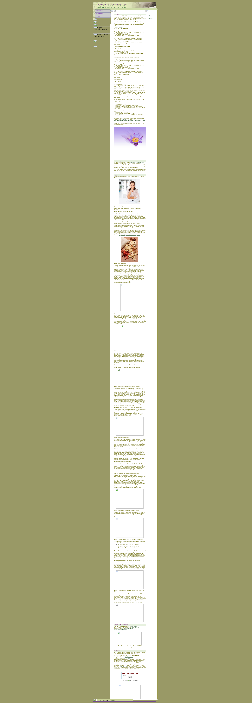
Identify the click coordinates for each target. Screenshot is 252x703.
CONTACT (112, 700)
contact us (151, 18)
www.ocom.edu (135, 627)
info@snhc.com (125, 119)
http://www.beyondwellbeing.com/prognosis (129, 235)
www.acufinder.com (128, 628)
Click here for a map (118, 27)
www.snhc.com (133, 626)
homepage (151, 15)
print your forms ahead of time (137, 162)
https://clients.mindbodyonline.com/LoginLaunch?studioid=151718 (129, 120)
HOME (100, 700)
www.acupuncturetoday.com (120, 629)
